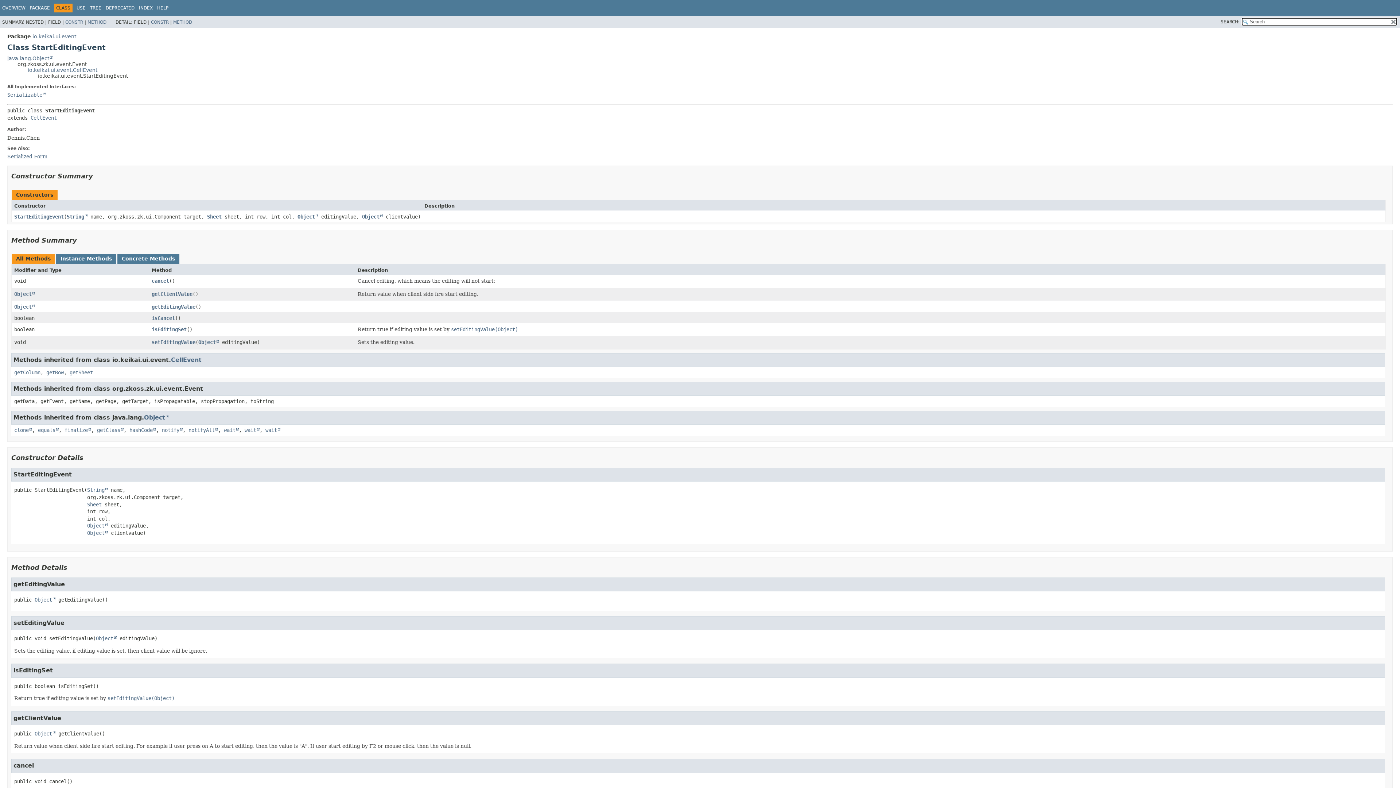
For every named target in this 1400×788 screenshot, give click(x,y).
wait (230, 430)
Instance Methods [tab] (86, 259)
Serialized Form (27, 156)
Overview (14, 8)
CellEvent (44, 118)
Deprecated (120, 8)
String (75, 217)
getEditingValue (173, 307)
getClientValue (172, 294)
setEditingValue (173, 342)
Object (306, 217)
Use (81, 8)
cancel (160, 281)
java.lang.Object (28, 58)
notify (170, 430)
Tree (95, 8)
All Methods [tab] (33, 259)
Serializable (24, 95)
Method (97, 22)
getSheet (81, 372)
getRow (55, 372)
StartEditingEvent (39, 217)
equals (46, 430)
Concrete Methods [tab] (148, 259)
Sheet (214, 217)
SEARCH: (1230, 21)
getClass (108, 430)
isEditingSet (169, 329)
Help (162, 8)
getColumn (27, 372)
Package (40, 8)
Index (146, 8)
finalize (76, 430)
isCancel (163, 318)
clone (21, 430)
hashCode (141, 430)
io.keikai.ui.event (54, 36)
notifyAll (201, 430)
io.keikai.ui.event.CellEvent (62, 70)
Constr (74, 22)
